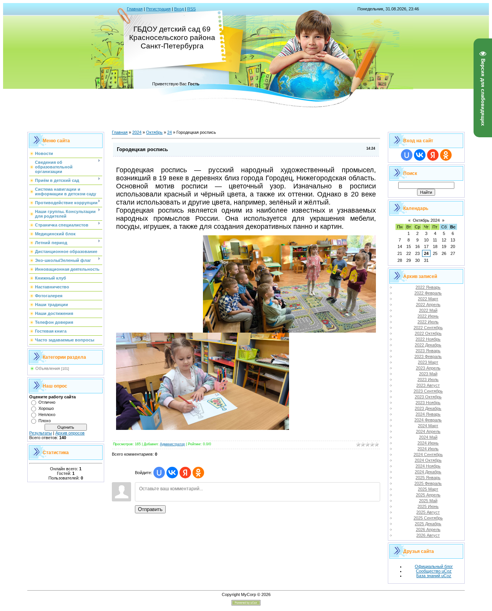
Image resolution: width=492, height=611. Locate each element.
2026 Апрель (428, 529)
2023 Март (428, 362)
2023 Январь (428, 350)
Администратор (172, 444)
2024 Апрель (428, 431)
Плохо (44, 420)
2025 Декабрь (428, 523)
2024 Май (428, 437)
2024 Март (428, 425)
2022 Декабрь (428, 345)
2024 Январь (428, 414)
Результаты (40, 433)
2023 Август (428, 385)
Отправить (150, 509)
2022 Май (428, 310)
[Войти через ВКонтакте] (172, 472)
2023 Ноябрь (428, 402)
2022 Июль (428, 322)
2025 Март (428, 489)
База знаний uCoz (433, 575)
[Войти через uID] (159, 472)
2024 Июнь (428, 443)
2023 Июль (428, 379)
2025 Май (428, 500)
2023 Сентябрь (428, 391)
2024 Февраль (428, 420)
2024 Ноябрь (428, 466)
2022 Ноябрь (428, 339)
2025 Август (428, 512)
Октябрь (154, 132)
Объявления (47, 368)
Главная (135, 9)
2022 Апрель (428, 304)
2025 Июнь (428, 506)
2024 (136, 132)
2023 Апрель (428, 368)
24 (169, 132)
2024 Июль (428, 448)
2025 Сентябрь (428, 518)
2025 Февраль (428, 483)
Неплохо (46, 414)
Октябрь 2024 (426, 220)
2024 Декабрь (428, 471)
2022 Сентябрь (428, 327)
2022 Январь (428, 287)
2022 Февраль (428, 293)
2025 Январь (428, 477)
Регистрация (158, 9)
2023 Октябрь (428, 397)
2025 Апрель (428, 495)
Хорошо (46, 408)
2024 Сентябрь (428, 454)
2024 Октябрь (428, 460)
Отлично (46, 402)
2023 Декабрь (428, 408)
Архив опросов (70, 433)
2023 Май (428, 373)
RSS (191, 9)
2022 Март (428, 298)
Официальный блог (434, 566)
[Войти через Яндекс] (185, 472)
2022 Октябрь (428, 333)
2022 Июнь (428, 316)
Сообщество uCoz (434, 571)
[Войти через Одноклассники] (198, 472)
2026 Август (428, 535)
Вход (179, 9)
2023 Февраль (428, 356)
